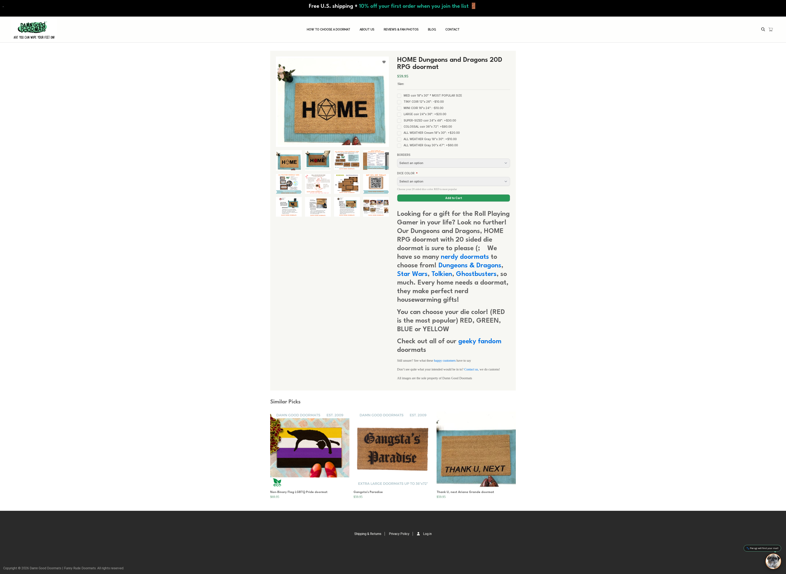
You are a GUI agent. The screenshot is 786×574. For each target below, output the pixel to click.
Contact (452, 29)
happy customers (445, 360)
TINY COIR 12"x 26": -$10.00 (424, 101)
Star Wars (412, 274)
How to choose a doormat (328, 29)
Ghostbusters (476, 274)
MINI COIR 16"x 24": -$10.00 (423, 108)
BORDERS (403, 154)
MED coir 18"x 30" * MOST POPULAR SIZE (433, 95)
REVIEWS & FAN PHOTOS (401, 29)
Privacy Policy (399, 534)
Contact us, (471, 369)
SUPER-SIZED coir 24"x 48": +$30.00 (430, 120)
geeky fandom (479, 341)
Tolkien (441, 274)
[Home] (34, 29)
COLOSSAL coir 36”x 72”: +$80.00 (428, 126)
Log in (427, 534)
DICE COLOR (405, 173)
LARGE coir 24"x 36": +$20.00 (425, 114)
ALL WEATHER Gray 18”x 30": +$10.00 (430, 139)
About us (367, 29)
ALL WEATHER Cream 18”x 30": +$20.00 (432, 132)
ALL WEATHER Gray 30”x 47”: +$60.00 (431, 145)
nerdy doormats (466, 257)
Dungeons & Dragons (469, 265)
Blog (432, 29)
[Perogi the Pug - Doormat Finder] (773, 561)
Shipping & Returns (367, 534)
